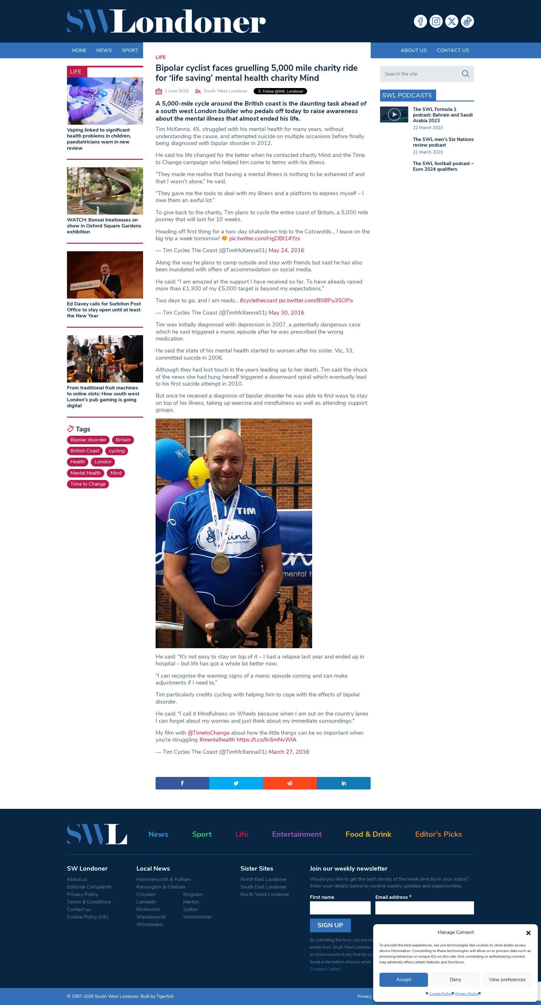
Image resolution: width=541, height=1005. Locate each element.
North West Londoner (264, 894)
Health (77, 461)
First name (322, 897)
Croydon (146, 894)
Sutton (190, 909)
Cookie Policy (440, 993)
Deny (455, 979)
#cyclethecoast (258, 300)
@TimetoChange (208, 733)
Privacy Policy (467, 993)
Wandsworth (151, 917)
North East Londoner (263, 879)
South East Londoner (263, 886)
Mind (116, 473)
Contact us (453, 50)
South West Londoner (225, 91)
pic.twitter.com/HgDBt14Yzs (264, 238)
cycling (117, 450)
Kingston (193, 894)
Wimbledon (150, 924)
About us (414, 50)
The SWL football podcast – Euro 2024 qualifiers (443, 166)
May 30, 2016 (286, 312)
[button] (528, 932)
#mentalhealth (217, 739)
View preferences (507, 979)
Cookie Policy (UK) (87, 917)
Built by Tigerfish (157, 996)
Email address (393, 897)
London (103, 461)
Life (161, 57)
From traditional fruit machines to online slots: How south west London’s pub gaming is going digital (103, 396)
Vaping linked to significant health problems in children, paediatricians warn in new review (99, 139)
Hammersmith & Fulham (164, 879)
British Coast (84, 450)
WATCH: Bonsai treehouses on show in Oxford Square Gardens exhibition (104, 225)
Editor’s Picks (438, 834)
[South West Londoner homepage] (166, 21)
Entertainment (297, 834)
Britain (123, 439)
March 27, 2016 (289, 752)
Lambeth (146, 901)
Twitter (451, 21)
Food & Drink (368, 834)
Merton (191, 901)
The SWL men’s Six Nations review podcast (443, 142)
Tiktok (467, 21)
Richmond (148, 909)
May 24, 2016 (286, 250)
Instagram (436, 21)
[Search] (466, 74)
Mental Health (85, 473)
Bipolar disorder (88, 439)
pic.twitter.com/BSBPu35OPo (316, 300)
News (158, 834)
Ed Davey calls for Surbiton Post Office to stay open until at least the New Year (104, 309)
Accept (403, 979)
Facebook (420, 21)
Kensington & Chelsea (161, 886)
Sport (202, 834)
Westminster (197, 917)
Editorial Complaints (89, 886)
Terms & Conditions (89, 901)
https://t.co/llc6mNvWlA (266, 739)
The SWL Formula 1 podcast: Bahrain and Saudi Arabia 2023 (443, 115)
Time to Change (88, 484)
